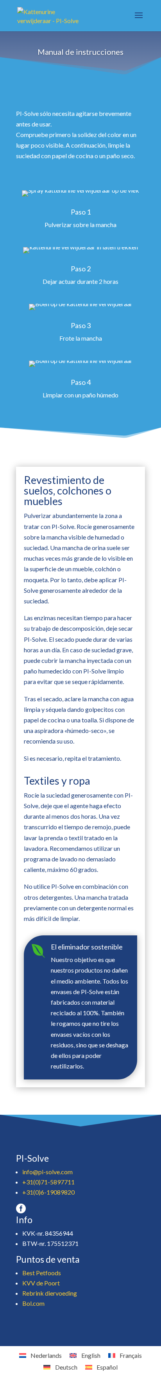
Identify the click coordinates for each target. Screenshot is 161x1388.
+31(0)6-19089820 (48, 1192)
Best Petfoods (41, 1272)
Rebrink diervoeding (49, 1293)
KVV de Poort (41, 1283)
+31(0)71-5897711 (48, 1182)
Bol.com (33, 1303)
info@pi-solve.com (47, 1171)
